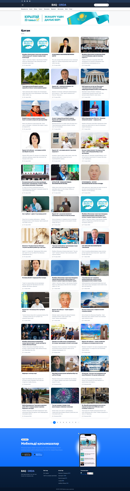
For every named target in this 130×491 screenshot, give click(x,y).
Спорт (70, 9)
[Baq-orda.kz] (31, 471)
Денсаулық (60, 9)
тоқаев (61, 480)
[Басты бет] (59, 4)
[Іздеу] (108, 5)
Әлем (66, 9)
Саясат (40, 9)
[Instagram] (22, 1)
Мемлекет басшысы (64, 473)
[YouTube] (30, 1)
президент (62, 475)
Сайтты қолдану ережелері (50, 475)
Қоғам (30, 9)
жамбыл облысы (63, 483)
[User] (108, 1)
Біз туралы (46, 473)
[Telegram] (27, 1)
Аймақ (35, 9)
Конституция (62, 478)
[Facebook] (25, 1)
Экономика (46, 9)
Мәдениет (53, 9)
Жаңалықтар (24, 9)
